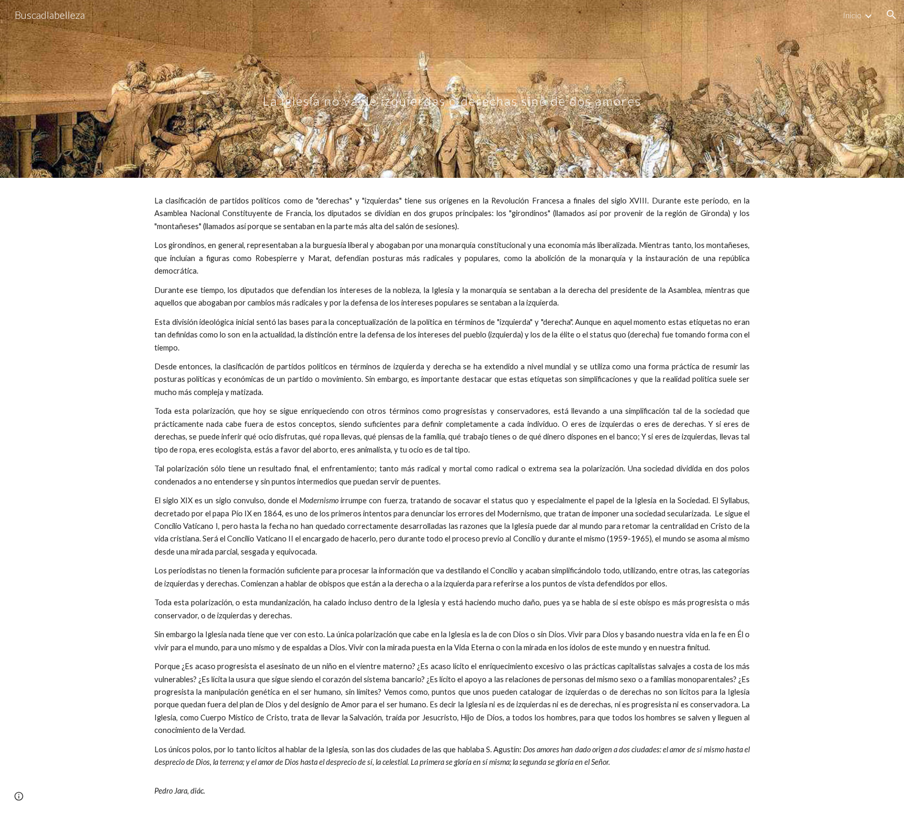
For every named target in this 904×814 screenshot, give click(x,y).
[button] (891, 14)
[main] (452, 88)
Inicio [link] (852, 15)
